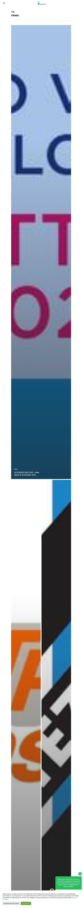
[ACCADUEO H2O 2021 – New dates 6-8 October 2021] (41, 252)
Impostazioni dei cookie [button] (11, 903)
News (16, 469)
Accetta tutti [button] (26, 903)
